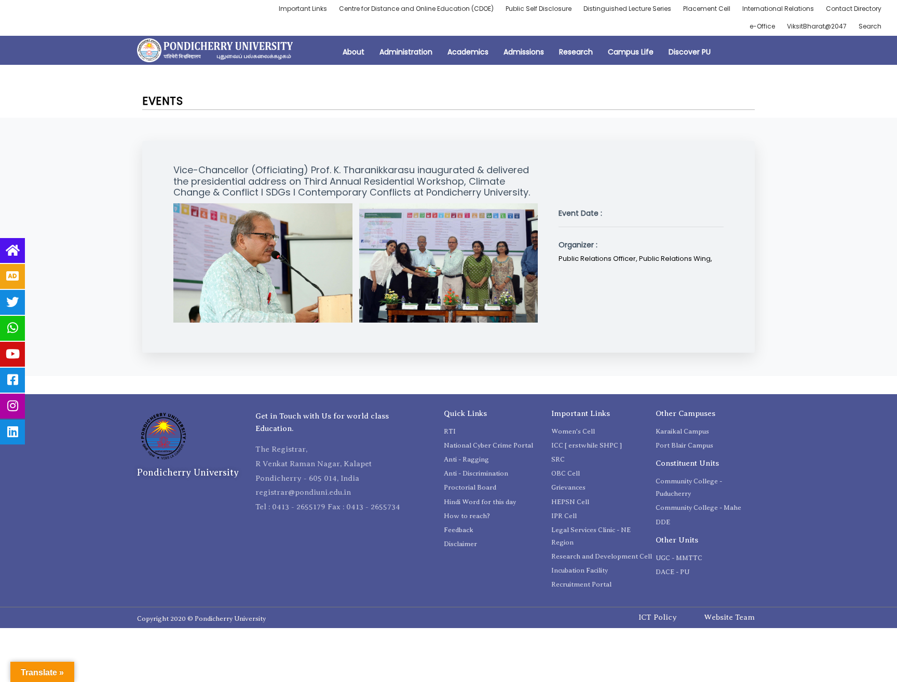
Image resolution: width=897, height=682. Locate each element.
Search (870, 26)
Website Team (729, 617)
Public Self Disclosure (539, 8)
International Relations (778, 8)
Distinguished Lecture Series (627, 8)
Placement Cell (706, 8)
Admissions (524, 52)
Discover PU (690, 52)
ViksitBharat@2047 (817, 26)
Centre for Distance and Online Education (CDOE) (416, 8)
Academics (467, 52)
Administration (405, 52)
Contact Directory (853, 8)
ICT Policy (657, 617)
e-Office (762, 26)
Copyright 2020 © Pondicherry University (201, 618)
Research (576, 52)
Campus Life (631, 52)
